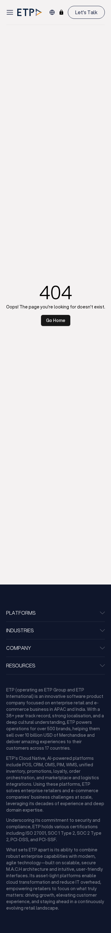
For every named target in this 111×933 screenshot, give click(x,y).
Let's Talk (86, 12)
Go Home (55, 320)
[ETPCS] (61, 12)
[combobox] (52, 12)
